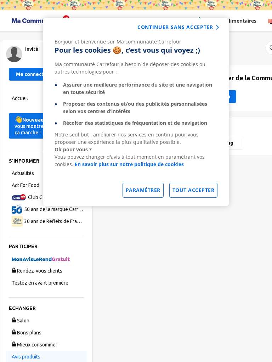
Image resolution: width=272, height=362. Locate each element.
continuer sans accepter (175, 27)
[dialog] (136, 112)
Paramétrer (143, 190)
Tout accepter (193, 190)
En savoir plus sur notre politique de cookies (129, 164)
